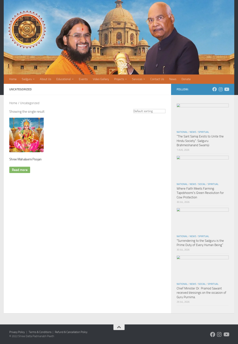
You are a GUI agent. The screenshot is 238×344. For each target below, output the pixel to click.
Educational (63, 79)
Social (202, 184)
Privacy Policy (17, 332)
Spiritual (203, 132)
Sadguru (27, 79)
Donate (186, 79)
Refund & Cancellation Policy (71, 332)
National (182, 132)
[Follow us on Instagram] (220, 89)
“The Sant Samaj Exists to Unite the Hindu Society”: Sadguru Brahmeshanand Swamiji (200, 140)
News (172, 79)
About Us (45, 79)
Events (83, 79)
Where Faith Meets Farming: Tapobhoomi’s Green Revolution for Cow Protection (200, 193)
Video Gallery (101, 79)
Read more (20, 170)
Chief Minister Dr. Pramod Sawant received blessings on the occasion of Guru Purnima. (201, 292)
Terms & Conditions (40, 332)
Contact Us (157, 79)
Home (13, 79)
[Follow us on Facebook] (214, 89)
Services (137, 79)
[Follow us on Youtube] (226, 89)
